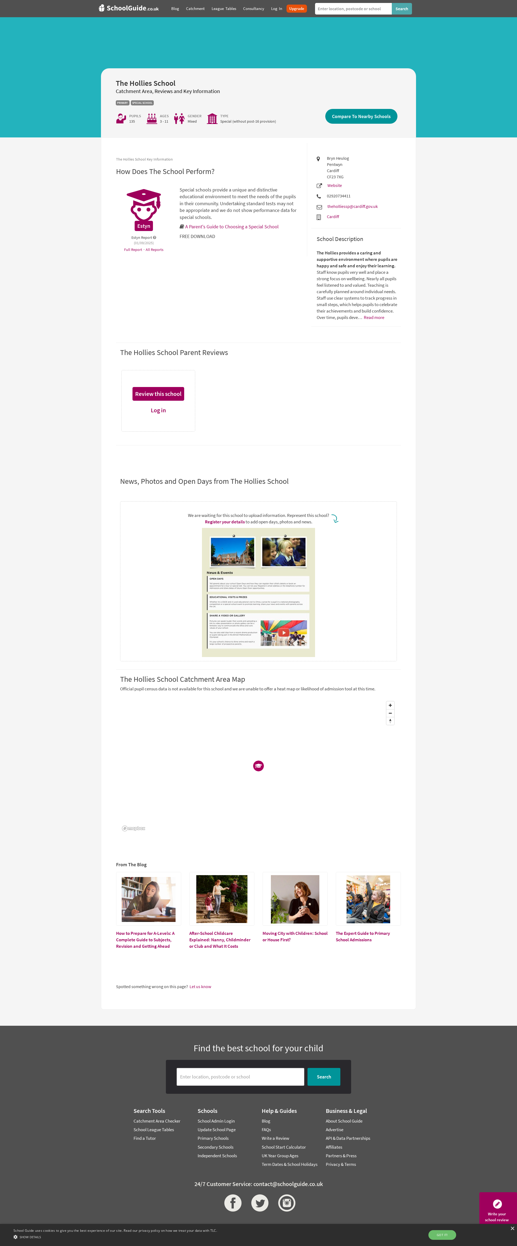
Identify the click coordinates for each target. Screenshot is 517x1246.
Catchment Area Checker (157, 1121)
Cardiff (333, 216)
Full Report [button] (133, 249)
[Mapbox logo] (133, 828)
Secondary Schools (215, 1147)
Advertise (334, 1130)
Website (334, 185)
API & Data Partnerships (348, 1138)
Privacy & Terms (341, 1164)
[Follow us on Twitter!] (258, 1203)
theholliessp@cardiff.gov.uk (352, 206)
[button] (115, 1236)
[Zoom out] (390, 713)
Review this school (158, 393)
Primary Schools (213, 1138)
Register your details (225, 522)
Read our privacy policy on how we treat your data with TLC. (170, 1230)
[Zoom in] (390, 705)
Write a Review (275, 1138)
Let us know (200, 986)
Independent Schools (217, 1156)
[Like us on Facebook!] (231, 1203)
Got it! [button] (442, 1235)
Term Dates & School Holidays (289, 1164)
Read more (373, 317)
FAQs (266, 1130)
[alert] (258, 1235)
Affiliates (334, 1147)
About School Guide (344, 1121)
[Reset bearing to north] (390, 721)
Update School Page (217, 1130)
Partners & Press (341, 1156)
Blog (266, 1121)
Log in (158, 410)
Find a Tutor (145, 1138)
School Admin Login (216, 1121)
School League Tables (154, 1130)
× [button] (512, 1229)
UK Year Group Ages (280, 1156)
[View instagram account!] (285, 1203)
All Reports (154, 249)
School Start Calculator (284, 1147)
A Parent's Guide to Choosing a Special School (232, 226)
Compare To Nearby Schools (361, 116)
